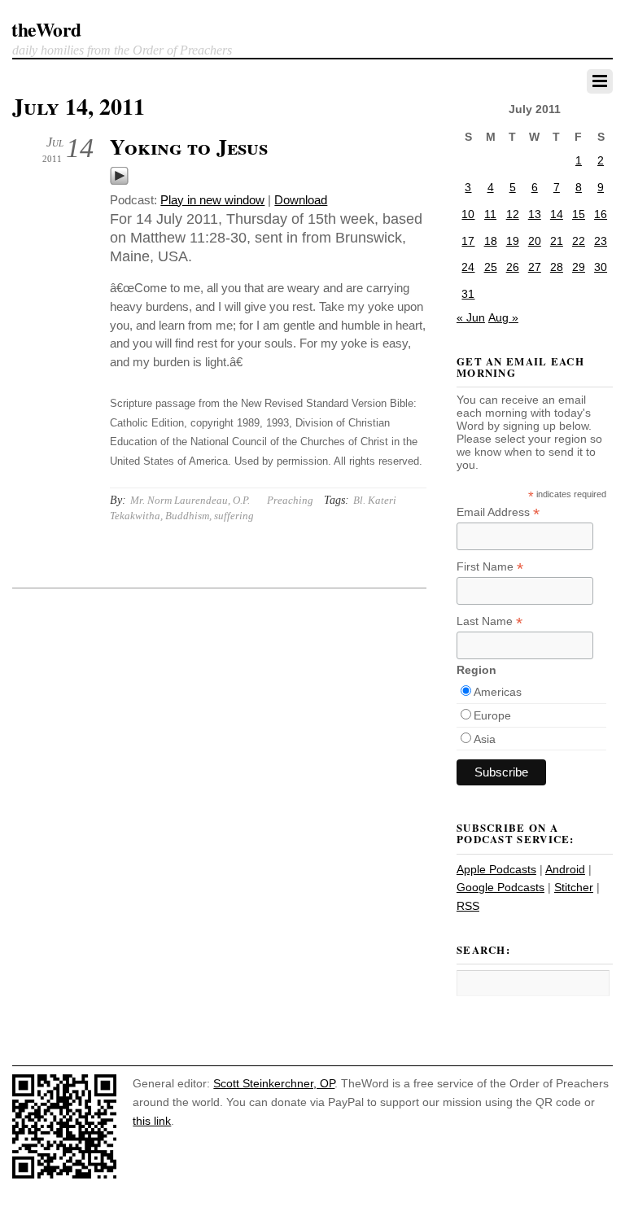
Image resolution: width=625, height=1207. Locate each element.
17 (467, 240)
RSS (468, 905)
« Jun (471, 317)
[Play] (119, 181)
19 (512, 240)
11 (490, 214)
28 (556, 266)
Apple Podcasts (496, 869)
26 (512, 266)
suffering (234, 515)
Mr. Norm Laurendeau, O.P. (190, 500)
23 (600, 240)
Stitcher (573, 887)
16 (600, 214)
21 (556, 240)
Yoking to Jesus (189, 146)
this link (152, 1120)
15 (578, 214)
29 (578, 266)
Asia (485, 739)
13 (534, 214)
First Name (490, 567)
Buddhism (187, 515)
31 (467, 293)
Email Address (498, 512)
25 (490, 266)
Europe (492, 715)
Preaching (290, 500)
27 (534, 266)
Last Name (489, 621)
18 (490, 240)
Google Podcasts (500, 887)
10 (467, 214)
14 (556, 214)
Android (565, 869)
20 (534, 240)
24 (467, 266)
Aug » (503, 317)
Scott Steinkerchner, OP (273, 1083)
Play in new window (212, 200)
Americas (498, 691)
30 (600, 266)
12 (512, 214)
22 (578, 240)
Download (300, 200)
